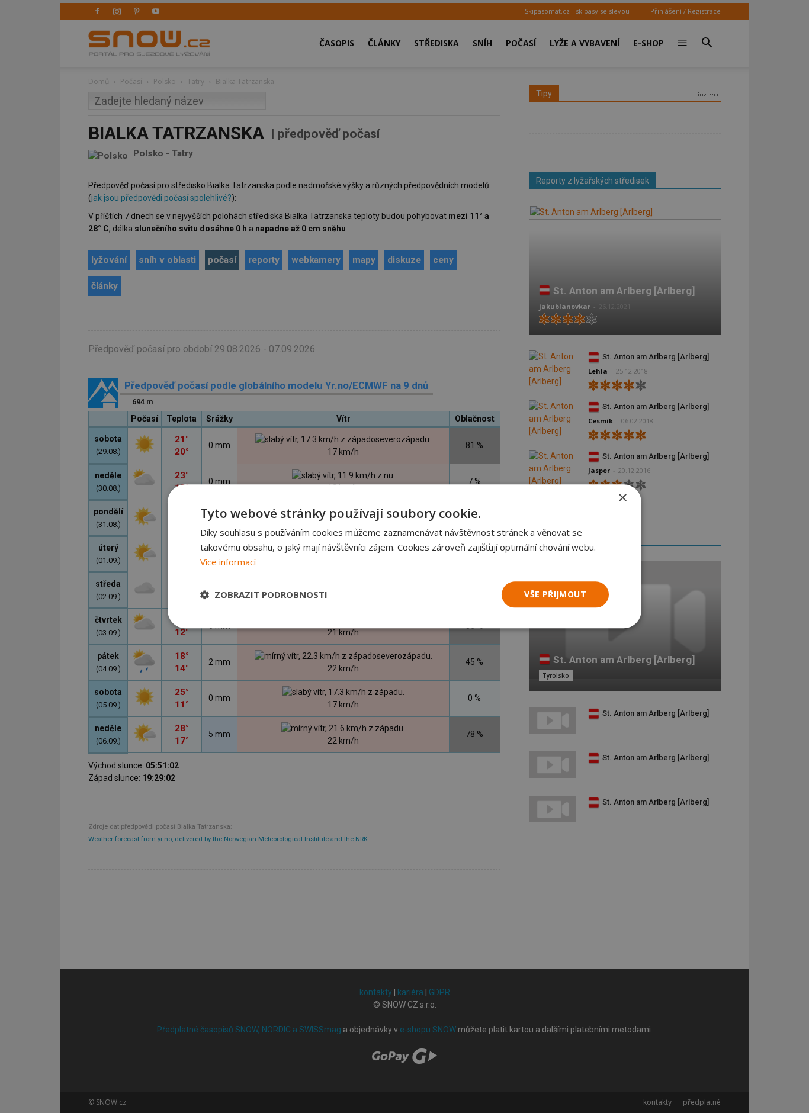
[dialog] (404, 556)
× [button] (622, 498)
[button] (264, 594)
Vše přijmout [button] (555, 594)
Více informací (228, 562)
